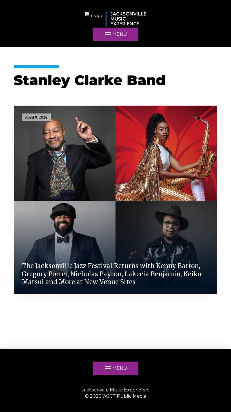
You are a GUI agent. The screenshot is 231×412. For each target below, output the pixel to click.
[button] (115, 368)
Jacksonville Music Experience (116, 390)
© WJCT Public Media (115, 396)
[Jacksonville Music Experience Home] (94, 19)
